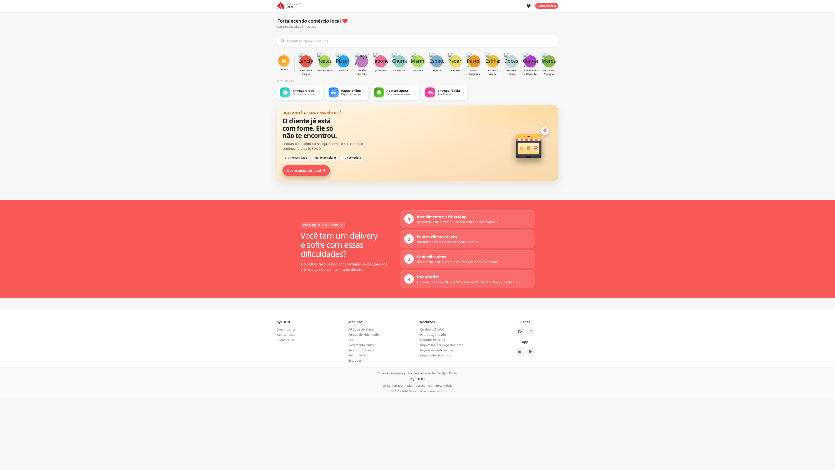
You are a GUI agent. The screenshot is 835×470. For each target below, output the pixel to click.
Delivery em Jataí (393, 386)
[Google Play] (530, 351)
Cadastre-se (285, 340)
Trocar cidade (444, 386)
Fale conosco (286, 334)
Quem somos (286, 329)
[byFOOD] (281, 6)
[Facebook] (519, 331)
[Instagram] (530, 331)
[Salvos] (529, 6)
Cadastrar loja (547, 6)
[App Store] (519, 351)
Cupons (420, 386)
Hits (430, 386)
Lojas (409, 386)
